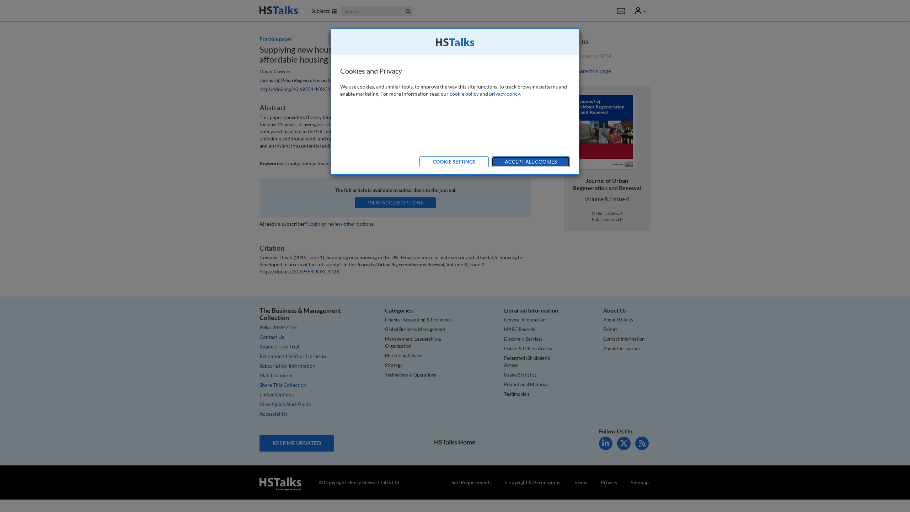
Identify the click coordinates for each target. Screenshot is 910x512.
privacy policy (504, 94)
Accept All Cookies (531, 162)
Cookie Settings (454, 162)
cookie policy (464, 94)
